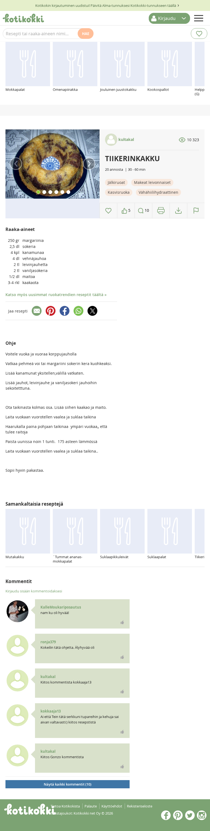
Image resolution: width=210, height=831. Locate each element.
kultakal (125, 139)
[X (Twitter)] (92, 311)
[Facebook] (64, 311)
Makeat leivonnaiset (152, 182)
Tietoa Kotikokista (65, 806)
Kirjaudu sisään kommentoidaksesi (33, 591)
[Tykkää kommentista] (122, 622)
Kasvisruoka (119, 192)
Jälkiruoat (116, 182)
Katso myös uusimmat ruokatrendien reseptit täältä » (56, 294)
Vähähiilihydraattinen (158, 192)
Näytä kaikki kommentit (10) (67, 784)
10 (146, 210)
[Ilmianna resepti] (196, 210)
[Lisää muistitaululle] (108, 210)
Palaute (90, 806)
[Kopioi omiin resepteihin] (178, 210)
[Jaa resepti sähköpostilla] (37, 311)
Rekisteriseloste (139, 806)
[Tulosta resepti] (161, 210)
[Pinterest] (51, 311)
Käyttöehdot (111, 806)
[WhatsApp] (78, 311)
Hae (85, 33)
